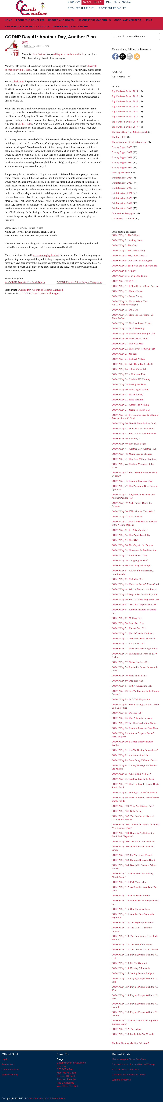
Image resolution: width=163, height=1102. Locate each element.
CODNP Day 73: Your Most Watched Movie (133, 638)
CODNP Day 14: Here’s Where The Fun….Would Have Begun (129, 303)
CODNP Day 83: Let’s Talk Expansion (131, 699)
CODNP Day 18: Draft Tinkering (128, 328)
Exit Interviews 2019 (122, 203)
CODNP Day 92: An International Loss (131, 755)
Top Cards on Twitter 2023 (125, 96)
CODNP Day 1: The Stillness (126, 235)
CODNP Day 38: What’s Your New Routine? (134, 433)
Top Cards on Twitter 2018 (125, 121)
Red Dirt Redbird (65, 1082)
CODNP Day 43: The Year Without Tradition (134, 458)
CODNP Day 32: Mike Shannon (127, 399)
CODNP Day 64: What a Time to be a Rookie (134, 589)
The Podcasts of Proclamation (27, 26)
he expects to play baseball (46, 255)
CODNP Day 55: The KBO (125, 540)
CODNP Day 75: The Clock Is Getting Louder (134, 648)
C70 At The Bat (65, 1069)
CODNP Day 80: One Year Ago (127, 680)
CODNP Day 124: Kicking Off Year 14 (131, 968)
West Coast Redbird (67, 1086)
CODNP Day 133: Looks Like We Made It (133, 1034)
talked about (18, 81)
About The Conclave (30, 20)
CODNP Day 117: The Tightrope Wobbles (133, 922)
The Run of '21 (119, 136)
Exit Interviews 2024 (122, 177)
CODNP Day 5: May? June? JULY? (129, 255)
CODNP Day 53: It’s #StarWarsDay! (130, 529)
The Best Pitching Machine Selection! (130, 1043)
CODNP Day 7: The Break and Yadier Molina (134, 265)
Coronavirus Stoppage (123, 213)
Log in (5, 1059)
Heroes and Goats (61, 20)
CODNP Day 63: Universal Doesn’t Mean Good (135, 584)
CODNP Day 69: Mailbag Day (127, 617)
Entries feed (8, 1064)
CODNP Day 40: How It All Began (40, 293)
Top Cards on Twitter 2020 (125, 111)
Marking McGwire (121, 172)
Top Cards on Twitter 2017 (125, 126)
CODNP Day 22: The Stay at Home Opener (133, 348)
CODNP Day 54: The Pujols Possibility (131, 534)
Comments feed (10, 1069)
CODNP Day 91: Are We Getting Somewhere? (135, 750)
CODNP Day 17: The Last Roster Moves (131, 323)
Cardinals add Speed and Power (128, 1074)
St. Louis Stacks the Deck (125, 1069)
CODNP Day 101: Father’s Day (127, 810)
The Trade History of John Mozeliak (130, 131)
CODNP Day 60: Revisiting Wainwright (131, 565)
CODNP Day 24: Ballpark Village (128, 358)
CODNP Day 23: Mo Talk (124, 353)
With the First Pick (121, 1079)
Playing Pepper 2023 (122, 147)
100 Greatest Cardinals (94, 20)
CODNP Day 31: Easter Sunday (127, 394)
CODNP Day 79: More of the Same (129, 675)
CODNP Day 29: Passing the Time (129, 384)
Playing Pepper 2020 (122, 162)
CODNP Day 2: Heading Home (127, 240)
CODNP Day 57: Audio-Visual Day (129, 555)
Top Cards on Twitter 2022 (125, 101)
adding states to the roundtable (68, 54)
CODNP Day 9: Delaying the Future (129, 275)
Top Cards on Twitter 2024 (125, 91)
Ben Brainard (39, 54)
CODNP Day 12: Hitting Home (127, 291)
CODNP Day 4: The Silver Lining (128, 250)
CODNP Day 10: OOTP (123, 280)
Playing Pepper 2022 (122, 152)
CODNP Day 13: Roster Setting (127, 296)
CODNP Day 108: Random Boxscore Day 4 (133, 859)
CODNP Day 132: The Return (126, 1028)
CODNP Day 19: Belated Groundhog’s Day (133, 333)
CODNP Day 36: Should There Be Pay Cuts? (134, 423)
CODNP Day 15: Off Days (125, 309)
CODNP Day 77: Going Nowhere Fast (130, 662)
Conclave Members (127, 20)
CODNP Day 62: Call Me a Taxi (127, 579)
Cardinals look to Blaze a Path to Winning (133, 1064)
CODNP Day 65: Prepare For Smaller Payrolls (134, 594)
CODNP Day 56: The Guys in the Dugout (132, 545)
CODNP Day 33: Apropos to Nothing (130, 404)
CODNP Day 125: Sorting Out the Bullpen (133, 973)
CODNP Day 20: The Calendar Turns (130, 338)
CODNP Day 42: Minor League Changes (40, 289)
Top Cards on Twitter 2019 (125, 116)
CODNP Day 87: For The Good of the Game (134, 722)
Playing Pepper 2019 (122, 167)
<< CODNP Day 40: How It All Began (25, 282)
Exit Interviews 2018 (122, 208)
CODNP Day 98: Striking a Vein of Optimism (134, 792)
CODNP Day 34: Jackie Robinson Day (131, 409)
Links (148, 20)
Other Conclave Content (71, 26)
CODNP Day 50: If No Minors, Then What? (133, 511)
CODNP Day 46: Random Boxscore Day (132, 480)
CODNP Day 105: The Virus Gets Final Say (133, 841)
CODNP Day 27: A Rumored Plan (128, 374)
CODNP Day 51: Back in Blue (127, 516)
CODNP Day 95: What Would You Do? (131, 773)
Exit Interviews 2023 (122, 182)
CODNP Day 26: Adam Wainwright (129, 369)
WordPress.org (10, 1074)
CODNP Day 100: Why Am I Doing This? (133, 805)
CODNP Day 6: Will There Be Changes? (132, 260)
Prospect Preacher (113, 8)
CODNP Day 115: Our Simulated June (131, 908)
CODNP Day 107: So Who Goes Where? (132, 854)
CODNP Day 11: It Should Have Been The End (135, 285)
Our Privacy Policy (55, 1098)
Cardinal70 (29, 46)
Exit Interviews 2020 (122, 197)
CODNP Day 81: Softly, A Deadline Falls (132, 685)
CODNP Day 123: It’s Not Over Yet (129, 963)
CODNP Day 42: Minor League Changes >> (79, 282)
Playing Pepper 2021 (122, 157)
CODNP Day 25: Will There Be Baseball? (132, 363)
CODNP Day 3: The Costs (125, 245)
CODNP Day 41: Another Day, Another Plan (134, 448)
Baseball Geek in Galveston (71, 1062)
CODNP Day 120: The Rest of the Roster (132, 944)
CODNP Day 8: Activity (124, 270)
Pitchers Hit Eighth (82, 8)
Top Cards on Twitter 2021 (125, 106)
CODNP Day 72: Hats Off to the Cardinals (132, 633)
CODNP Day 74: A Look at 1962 (128, 643)
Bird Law (61, 1066)
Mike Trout (25, 123)
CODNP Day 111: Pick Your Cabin (129, 881)
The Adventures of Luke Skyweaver (129, 141)
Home (8, 20)
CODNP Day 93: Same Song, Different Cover (134, 760)
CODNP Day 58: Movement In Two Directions (134, 550)
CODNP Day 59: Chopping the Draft (130, 560)
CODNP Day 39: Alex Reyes (126, 438)
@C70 (25, 42)
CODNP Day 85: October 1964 (127, 712)
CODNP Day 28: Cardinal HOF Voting (131, 379)
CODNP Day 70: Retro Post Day (128, 623)
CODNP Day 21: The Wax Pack (127, 343)
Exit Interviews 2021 (122, 192)
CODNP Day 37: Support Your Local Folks (133, 428)
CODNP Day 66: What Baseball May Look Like (135, 599)
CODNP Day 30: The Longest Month (130, 389)
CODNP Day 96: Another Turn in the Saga (133, 778)
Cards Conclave (34, 1098)
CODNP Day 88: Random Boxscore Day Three (135, 728)
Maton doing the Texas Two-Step (129, 1059)
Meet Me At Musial (66, 1072)
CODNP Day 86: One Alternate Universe (132, 717)
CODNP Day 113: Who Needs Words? (131, 895)
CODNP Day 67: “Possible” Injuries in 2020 (134, 604)
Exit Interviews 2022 (122, 187)
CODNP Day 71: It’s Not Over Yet (128, 628)
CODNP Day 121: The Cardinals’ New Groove (135, 949)
